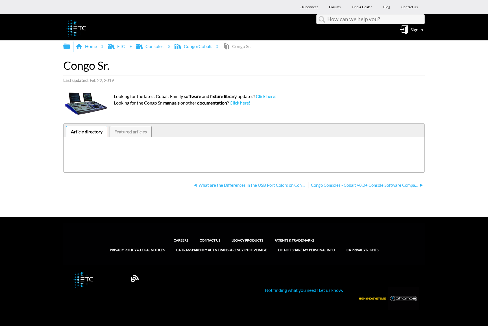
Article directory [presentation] (87, 131)
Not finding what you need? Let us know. (304, 290)
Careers (181, 240)
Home (91, 46)
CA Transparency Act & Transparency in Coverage (221, 250)
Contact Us (210, 240)
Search (322, 19)
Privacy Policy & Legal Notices (137, 250)
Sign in (416, 29)
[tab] (86, 131)
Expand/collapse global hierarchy (70, 46)
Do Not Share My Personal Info (306, 250)
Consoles (154, 46)
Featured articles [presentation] (130, 131)
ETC (121, 46)
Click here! (266, 96)
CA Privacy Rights (362, 250)
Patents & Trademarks (294, 240)
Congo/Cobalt (198, 46)
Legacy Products (247, 240)
